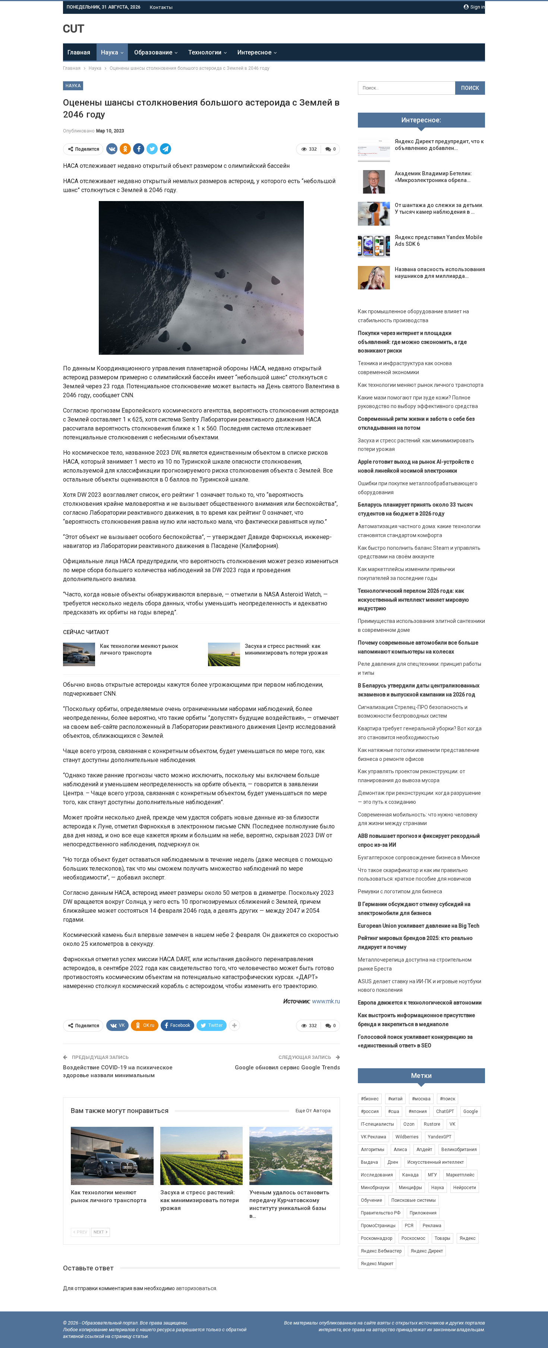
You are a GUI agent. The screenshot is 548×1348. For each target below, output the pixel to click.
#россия (370, 1111)
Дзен (392, 1162)
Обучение (371, 1200)
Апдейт (424, 1149)
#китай (395, 1098)
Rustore (432, 1124)
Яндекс (468, 1238)
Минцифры (410, 1187)
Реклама (432, 1225)
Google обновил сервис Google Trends (287, 1067)
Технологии (204, 52)
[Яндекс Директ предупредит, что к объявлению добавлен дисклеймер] (374, 150)
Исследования (377, 1175)
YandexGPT (439, 1136)
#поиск (447, 1098)
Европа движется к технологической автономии (420, 1003)
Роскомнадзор (376, 1238)
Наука (109, 52)
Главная (78, 52)
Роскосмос (413, 1238)
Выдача (369, 1162)
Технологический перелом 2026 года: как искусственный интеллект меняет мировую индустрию (413, 600)
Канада (410, 1175)
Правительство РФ (380, 1213)
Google (470, 1111)
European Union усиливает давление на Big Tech (418, 926)
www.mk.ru (326, 1001)
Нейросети (464, 1187)
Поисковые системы (413, 1200)
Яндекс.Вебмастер (381, 1251)
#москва (421, 1098)
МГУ (432, 1175)
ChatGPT (445, 1111)
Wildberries (407, 1136)
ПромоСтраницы (378, 1225)
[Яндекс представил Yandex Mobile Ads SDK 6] (374, 246)
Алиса (400, 1149)
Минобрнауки (375, 1187)
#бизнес (370, 1098)
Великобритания (459, 1149)
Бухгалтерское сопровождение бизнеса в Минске (419, 857)
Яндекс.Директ (427, 1251)
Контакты (161, 7)
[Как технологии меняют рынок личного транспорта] (79, 655)
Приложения (423, 1213)
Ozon (409, 1124)
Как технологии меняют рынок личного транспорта (421, 385)
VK (452, 1124)
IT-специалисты (377, 1124)
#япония (418, 1111)
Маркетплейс (460, 1175)
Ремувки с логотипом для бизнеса (400, 891)
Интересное (254, 52)
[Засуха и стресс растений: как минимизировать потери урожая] (224, 655)
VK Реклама (373, 1136)
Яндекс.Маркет (377, 1263)
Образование (153, 52)
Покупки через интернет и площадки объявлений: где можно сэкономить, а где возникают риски (412, 342)
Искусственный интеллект (435, 1162)
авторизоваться (196, 1288)
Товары (442, 1238)
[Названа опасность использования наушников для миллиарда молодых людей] (374, 278)
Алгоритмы (372, 1149)
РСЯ (409, 1225)
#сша (393, 1111)
